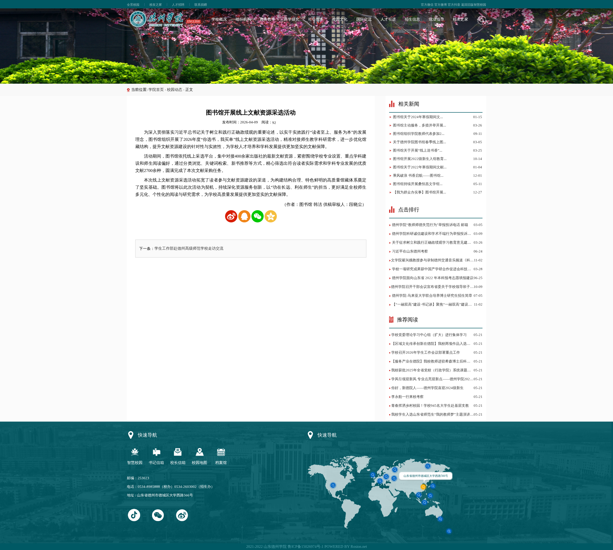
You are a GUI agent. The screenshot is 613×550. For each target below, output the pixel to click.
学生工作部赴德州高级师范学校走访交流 (188, 248)
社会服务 (316, 19)
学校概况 (219, 19)
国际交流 (364, 19)
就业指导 (436, 19)
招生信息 (412, 19)
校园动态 (174, 90)
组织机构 (243, 19)
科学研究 (291, 19)
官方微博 (440, 4)
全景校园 (133, 4)
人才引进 (388, 19)
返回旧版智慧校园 (473, 4)
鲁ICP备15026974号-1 (305, 546)
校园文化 (339, 19)
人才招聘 (178, 4)
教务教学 (267, 19)
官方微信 (427, 4)
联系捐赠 (200, 4)
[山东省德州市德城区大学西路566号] (423, 487)
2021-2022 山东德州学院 (266, 546)
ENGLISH (193, 21)
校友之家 (155, 4)
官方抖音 (454, 4)
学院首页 (156, 90)
